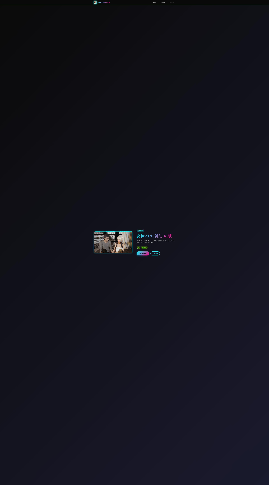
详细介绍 (154, 2)
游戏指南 (163, 2)
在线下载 (172, 2)
